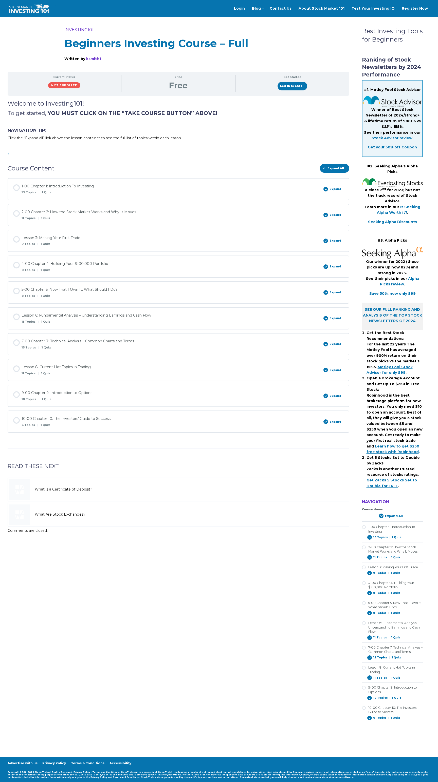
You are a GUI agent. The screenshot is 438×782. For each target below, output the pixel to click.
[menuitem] (373, 8)
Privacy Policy (54, 763)
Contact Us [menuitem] (280, 8)
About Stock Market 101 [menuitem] (321, 8)
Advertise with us (23, 763)
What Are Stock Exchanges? (60, 514)
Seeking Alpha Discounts (392, 222)
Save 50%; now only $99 (392, 293)
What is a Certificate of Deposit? (63, 489)
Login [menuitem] (239, 8)
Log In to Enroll (292, 86)
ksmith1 (93, 58)
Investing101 (79, 29)
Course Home (372, 509)
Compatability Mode (153, 763)
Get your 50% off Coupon (392, 147)
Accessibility (120, 763)
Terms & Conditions (87, 763)
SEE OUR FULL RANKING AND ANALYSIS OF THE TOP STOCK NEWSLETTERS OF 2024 (392, 315)
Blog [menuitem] (256, 8)
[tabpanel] (178, 128)
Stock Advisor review (392, 138)
